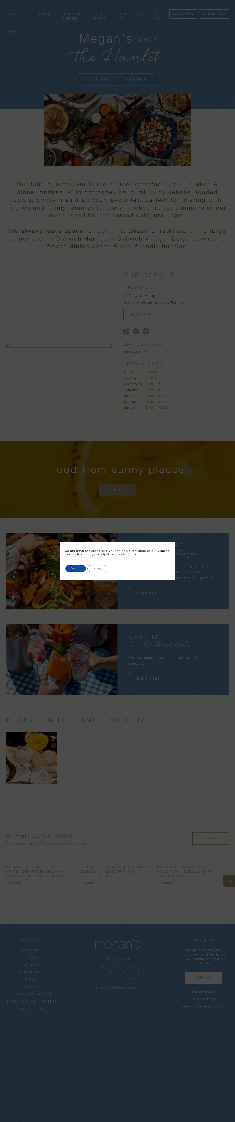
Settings (97, 568)
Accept (75, 568)
